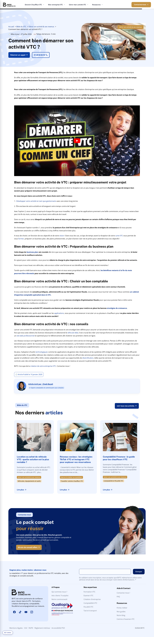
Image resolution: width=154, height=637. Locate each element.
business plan (32, 252)
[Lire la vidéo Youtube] (77, 140)
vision (62, 235)
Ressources (96, 5)
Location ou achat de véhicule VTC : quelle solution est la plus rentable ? (33, 459)
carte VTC (119, 235)
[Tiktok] (20, 612)
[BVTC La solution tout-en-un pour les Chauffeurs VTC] (21, 592)
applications (59, 313)
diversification (87, 358)
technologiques (42, 352)
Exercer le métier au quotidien (71, 477)
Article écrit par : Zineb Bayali (40, 384)
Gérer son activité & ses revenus (130, 27)
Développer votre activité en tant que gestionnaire (36, 201)
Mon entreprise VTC (55, 5)
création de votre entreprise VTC (43, 366)
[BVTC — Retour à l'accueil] (9, 5)
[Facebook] (14, 612)
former (21, 239)
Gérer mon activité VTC (77, 5)
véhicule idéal (73, 333)
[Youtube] (25, 612)
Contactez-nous (140, 5)
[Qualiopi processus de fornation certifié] (62, 609)
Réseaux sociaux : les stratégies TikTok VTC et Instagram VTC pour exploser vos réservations (76, 459)
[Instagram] (31, 612)
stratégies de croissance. (117, 308)
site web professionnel (25, 336)
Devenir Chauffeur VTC (33, 5)
